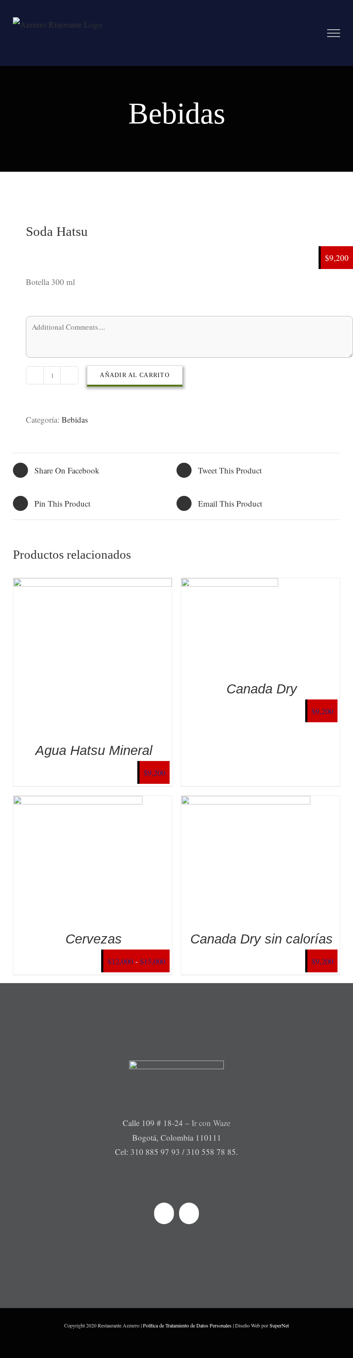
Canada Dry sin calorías (261, 939)
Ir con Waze (211, 1122)
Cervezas (93, 939)
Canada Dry (261, 688)
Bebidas (75, 419)
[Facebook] (164, 1213)
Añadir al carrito (134, 375)
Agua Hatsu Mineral (93, 750)
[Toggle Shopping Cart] (314, 33)
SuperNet (279, 1325)
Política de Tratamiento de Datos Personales (187, 1325)
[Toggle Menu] (334, 33)
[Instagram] (189, 1213)
